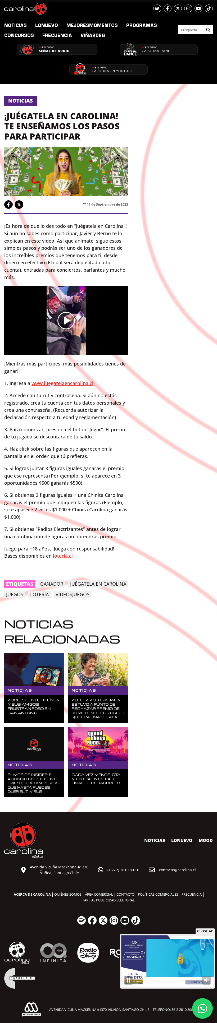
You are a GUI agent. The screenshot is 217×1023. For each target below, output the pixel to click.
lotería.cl (63, 555)
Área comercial (99, 894)
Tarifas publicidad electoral (108, 900)
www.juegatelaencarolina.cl (62, 383)
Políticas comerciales (158, 894)
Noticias (15, 25)
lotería (39, 594)
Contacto (125, 894)
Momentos (92, 25)
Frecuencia (57, 35)
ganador (51, 584)
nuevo (46, 25)
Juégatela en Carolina (98, 584)
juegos (14, 594)
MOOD (206, 840)
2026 (92, 35)
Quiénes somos (68, 894)
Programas (141, 25)
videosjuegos (72, 594)
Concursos (19, 35)
